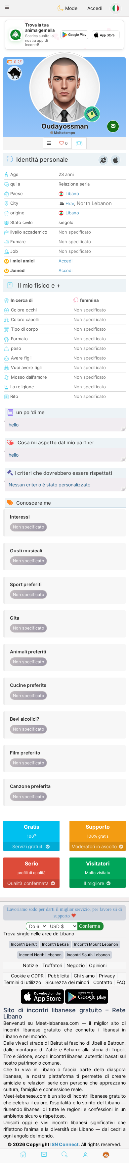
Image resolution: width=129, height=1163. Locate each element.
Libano (72, 193)
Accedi (94, 8)
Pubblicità (58, 975)
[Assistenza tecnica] (106, 1155)
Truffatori (52, 965)
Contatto (102, 982)
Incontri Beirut (24, 944)
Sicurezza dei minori (67, 982)
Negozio (75, 965)
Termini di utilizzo (22, 982)
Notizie (30, 965)
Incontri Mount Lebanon (96, 944)
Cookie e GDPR (27, 975)
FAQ (120, 982)
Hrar (69, 203)
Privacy (107, 975)
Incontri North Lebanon (40, 954)
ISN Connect (64, 1144)
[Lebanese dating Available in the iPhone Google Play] (86, 992)
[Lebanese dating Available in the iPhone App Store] (43, 992)
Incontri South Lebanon (88, 954)
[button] (7, 7)
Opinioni (98, 965)
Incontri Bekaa (55, 944)
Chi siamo (84, 975)
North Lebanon (94, 203)
